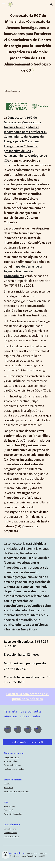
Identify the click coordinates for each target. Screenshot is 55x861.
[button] (3, 4)
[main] (28, 42)
